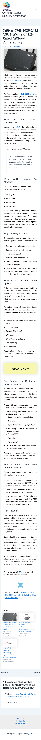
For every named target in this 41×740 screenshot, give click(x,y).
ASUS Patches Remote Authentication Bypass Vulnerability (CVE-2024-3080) (26, 626)
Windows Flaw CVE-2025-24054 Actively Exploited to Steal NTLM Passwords (20, 595)
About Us (20, 718)
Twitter (22, 572)
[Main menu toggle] (36, 9)
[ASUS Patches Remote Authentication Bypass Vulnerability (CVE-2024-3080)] (26, 617)
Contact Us (20, 721)
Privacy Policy (20, 724)
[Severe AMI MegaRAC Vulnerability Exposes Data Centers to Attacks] (10, 643)
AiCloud (18, 81)
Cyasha (32, 734)
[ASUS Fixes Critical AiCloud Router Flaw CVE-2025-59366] (10, 617)
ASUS (18, 127)
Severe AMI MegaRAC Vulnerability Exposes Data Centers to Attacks (9, 652)
